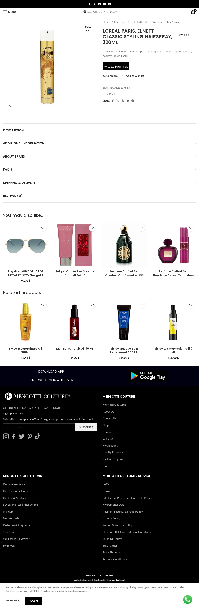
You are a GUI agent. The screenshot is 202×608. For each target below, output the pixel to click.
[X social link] (94, 4)
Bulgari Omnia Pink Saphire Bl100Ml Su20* (74, 273)
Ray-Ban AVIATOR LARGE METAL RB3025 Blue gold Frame (25, 275)
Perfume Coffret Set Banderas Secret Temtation (173, 273)
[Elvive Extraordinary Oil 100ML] (25, 322)
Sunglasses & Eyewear (16, 538)
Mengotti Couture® (115, 404)
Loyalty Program (113, 452)
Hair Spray (172, 22)
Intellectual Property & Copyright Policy (127, 497)
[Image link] (148, 375)
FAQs (106, 484)
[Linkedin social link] (104, 4)
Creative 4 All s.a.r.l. (116, 580)
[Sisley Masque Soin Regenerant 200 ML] (124, 322)
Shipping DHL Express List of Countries (127, 532)
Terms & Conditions (115, 559)
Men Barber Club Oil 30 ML (75, 349)
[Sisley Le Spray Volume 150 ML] (173, 322)
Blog (105, 466)
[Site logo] (99, 11)
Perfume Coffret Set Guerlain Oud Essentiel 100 (124, 273)
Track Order (110, 545)
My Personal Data (113, 504)
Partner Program (113, 459)
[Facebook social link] (89, 4)
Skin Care (9, 532)
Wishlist (108, 438)
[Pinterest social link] (99, 4)
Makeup (8, 511)
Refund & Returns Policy (118, 525)
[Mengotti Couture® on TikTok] (38, 438)
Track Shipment (112, 552)
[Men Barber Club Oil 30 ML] (75, 322)
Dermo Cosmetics (14, 484)
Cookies (107, 491)
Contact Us (109, 418)
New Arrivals (11, 518)
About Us (108, 411)
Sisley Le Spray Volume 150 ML (173, 351)
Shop (106, 425)
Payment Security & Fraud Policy (123, 511)
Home (106, 22)
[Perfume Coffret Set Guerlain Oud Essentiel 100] (124, 245)
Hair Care (120, 22)
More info (13, 600)
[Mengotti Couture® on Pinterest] (31, 438)
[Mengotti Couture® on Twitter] (23, 438)
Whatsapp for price (116, 66)
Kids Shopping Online (16, 491)
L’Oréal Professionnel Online (20, 504)
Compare (108, 432)
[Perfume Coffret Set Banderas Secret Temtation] (173, 245)
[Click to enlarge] (10, 106)
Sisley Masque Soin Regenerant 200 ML (124, 351)
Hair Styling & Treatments (146, 22)
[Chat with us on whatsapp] (187, 599)
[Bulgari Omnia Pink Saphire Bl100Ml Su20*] (75, 245)
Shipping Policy (112, 538)
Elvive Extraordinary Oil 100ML (25, 351)
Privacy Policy (111, 518)
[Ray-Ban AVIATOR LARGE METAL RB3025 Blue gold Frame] (25, 245)
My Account (110, 445)
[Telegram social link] (109, 4)
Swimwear (9, 545)
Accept (33, 600)
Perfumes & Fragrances (17, 525)
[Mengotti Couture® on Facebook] (15, 438)
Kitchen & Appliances (16, 497)
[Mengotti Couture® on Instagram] (7, 438)
